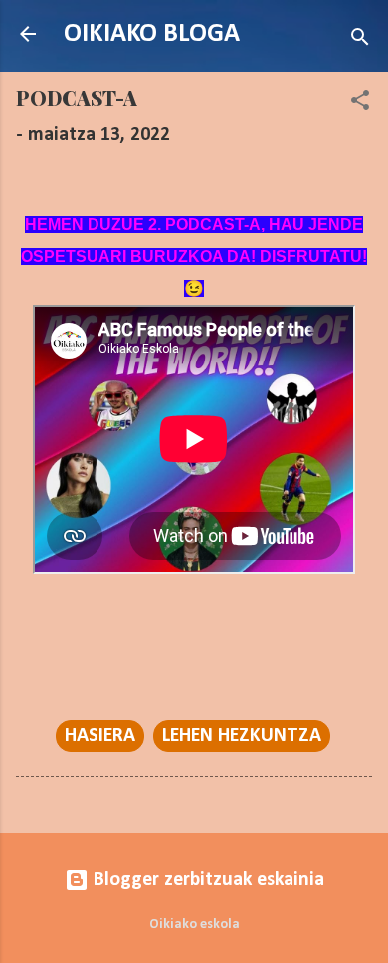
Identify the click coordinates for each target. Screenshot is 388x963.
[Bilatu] (360, 40)
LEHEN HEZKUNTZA (241, 736)
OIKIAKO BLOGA (152, 34)
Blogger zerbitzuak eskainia (206, 880)
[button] (360, 103)
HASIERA (100, 736)
